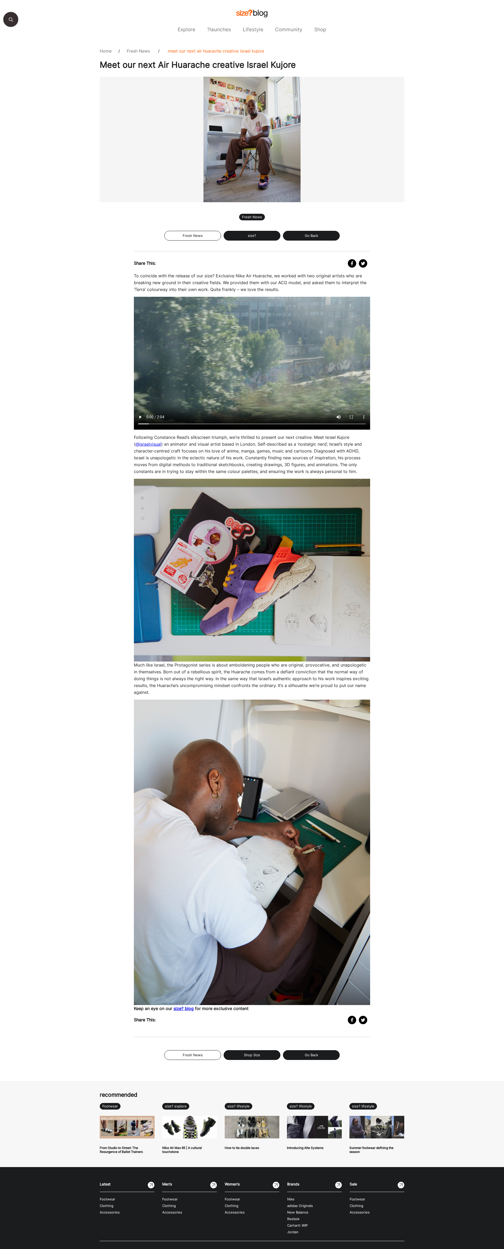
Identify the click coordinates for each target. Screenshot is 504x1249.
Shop (320, 29)
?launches (219, 29)
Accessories (110, 1212)
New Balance (297, 1212)
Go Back (311, 236)
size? (252, 236)
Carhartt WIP (297, 1225)
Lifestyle (253, 29)
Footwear (110, 1106)
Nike (291, 1199)
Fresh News (138, 51)
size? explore (176, 1106)
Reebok (293, 1219)
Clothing (106, 1206)
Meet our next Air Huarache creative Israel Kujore (216, 51)
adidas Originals (300, 1206)
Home (106, 51)
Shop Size (252, 1055)
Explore (186, 29)
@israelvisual (148, 444)
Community (288, 29)
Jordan (292, 1232)
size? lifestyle (238, 1106)
